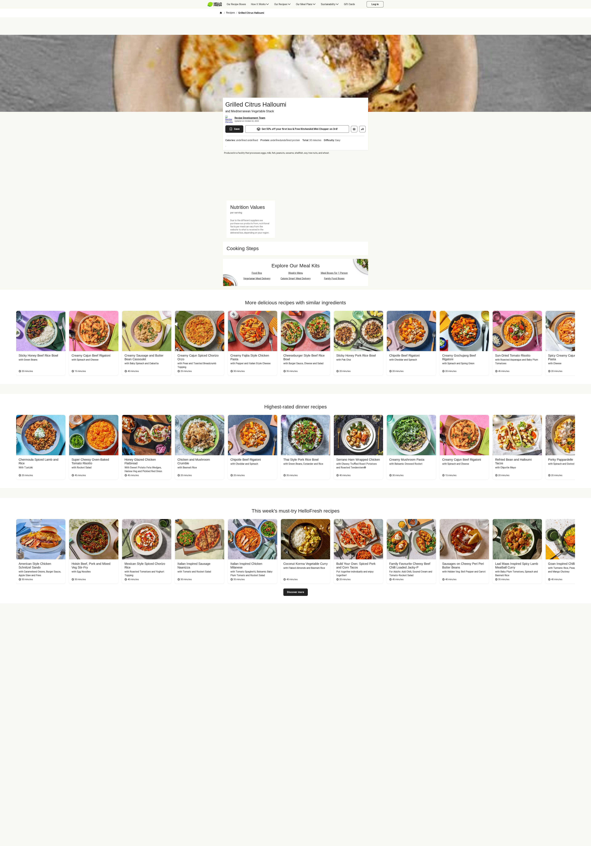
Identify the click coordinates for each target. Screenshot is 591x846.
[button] (250, 207)
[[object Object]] (354, 129)
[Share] (362, 129)
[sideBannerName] (251, 177)
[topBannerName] (295, 26)
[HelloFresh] (214, 4)
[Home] (221, 13)
